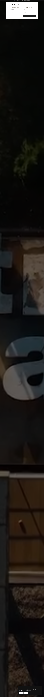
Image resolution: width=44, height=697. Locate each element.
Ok (29, 16)
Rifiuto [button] (26, 692)
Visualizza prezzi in (29, 7)
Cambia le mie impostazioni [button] (33, 692)
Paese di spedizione (15, 7)
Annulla (15, 16)
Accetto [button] (21, 692)
